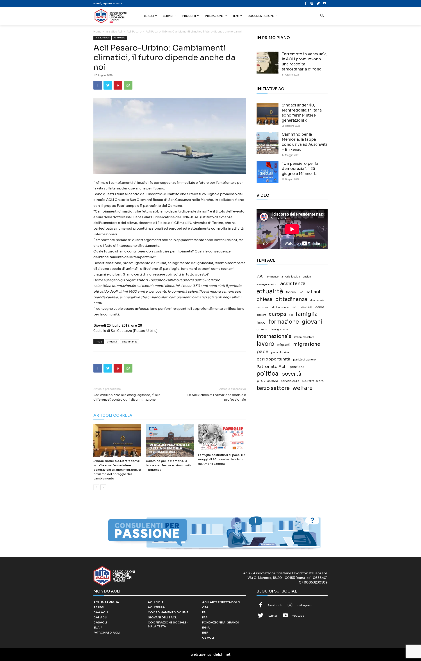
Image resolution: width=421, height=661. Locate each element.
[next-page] (103, 487)
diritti (295, 307)
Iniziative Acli (114, 31)
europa (277, 314)
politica (267, 373)
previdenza (267, 380)
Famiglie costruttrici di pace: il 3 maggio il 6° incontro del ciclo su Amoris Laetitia (221, 459)
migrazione (306, 344)
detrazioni (263, 307)
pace (262, 351)
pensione (297, 367)
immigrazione (279, 329)
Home (97, 31)
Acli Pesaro (134, 31)
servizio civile (290, 381)
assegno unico (267, 284)
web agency (201, 654)
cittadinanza (129, 341)
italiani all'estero (304, 337)
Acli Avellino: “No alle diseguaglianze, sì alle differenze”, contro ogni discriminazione (127, 397)
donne (320, 307)
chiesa (265, 299)
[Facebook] (306, 3)
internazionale (274, 336)
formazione (283, 321)
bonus (291, 292)
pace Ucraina (280, 352)
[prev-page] (96, 487)
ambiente (272, 276)
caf (301, 292)
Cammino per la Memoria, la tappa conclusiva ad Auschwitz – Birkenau (168, 465)
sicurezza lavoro (313, 381)
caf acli (313, 292)
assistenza (293, 283)
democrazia (317, 300)
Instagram (304, 605)
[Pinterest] (118, 85)
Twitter (272, 616)
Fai (291, 315)
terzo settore (273, 388)
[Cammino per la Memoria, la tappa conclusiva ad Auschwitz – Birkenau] (170, 440)
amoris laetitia (290, 276)
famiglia (307, 314)
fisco (261, 322)
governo (263, 329)
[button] (322, 16)
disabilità (306, 307)
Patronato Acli (272, 366)
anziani (307, 276)
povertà (291, 374)
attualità (112, 341)
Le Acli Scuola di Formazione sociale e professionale (216, 397)
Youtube (298, 616)
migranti (283, 345)
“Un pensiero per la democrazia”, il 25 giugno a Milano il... (300, 168)
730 (260, 276)
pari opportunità (273, 359)
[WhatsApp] (128, 85)
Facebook (275, 605)
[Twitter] (318, 3)
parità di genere (304, 359)
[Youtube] (324, 3)
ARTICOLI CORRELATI (114, 415)
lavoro (265, 344)
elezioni (261, 314)
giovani (312, 321)
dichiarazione (280, 307)
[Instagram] (312, 3)
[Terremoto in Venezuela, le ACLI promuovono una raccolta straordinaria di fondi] (267, 63)
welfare (302, 388)
